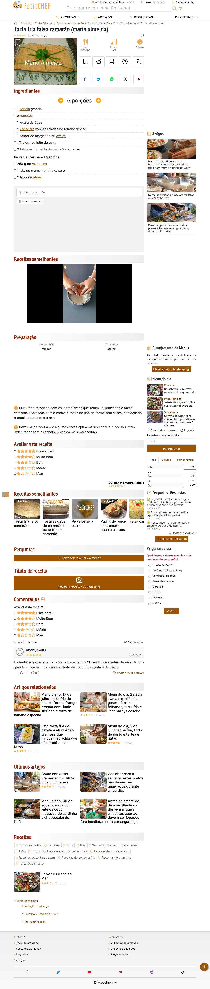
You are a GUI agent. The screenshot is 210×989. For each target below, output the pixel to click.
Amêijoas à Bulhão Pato (167, 570)
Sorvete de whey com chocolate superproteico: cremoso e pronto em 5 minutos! (180, 420)
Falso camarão (141, 521)
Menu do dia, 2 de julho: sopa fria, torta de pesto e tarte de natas (125, 732)
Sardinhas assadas (163, 575)
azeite (61, 136)
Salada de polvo (162, 565)
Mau (39, 474)
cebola (25, 109)
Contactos (115, 937)
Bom (39, 462)
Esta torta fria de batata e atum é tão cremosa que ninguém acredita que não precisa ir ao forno (45, 736)
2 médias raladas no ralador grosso (51, 129)
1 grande (29, 109)
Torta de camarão (31, 863)
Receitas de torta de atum (37, 857)
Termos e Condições (122, 948)
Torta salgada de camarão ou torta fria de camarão (55, 527)
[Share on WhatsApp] (111, 79)
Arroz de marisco (163, 581)
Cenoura (98, 845)
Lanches (53, 845)
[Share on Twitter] (125, 79)
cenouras (27, 129)
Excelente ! (44, 451)
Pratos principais (34, 921)
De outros (184, 17)
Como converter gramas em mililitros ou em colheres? (57, 778)
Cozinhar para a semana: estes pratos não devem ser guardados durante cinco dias (125, 782)
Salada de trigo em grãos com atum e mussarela (179, 404)
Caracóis (157, 586)
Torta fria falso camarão (26, 523)
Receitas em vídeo (27, 942)
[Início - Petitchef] (15, 23)
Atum (36, 851)
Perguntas (143, 17)
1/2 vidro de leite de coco (36, 143)
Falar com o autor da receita (81, 558)
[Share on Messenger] (98, 79)
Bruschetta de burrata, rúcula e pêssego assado (179, 390)
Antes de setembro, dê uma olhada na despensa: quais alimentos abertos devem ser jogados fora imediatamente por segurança (110, 811)
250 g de (32, 164)
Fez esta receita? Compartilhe (79, 586)
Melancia (157, 597)
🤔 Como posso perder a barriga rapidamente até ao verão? (167, 514)
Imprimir (188, 430)
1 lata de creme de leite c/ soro (41, 170)
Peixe (22, 851)
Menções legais (119, 954)
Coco (114, 845)
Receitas (68, 17)
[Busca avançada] (181, 8)
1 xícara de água (29, 122)
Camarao (130, 845)
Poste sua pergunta (173, 538)
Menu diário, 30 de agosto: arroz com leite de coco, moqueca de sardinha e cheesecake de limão (45, 811)
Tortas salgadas (30, 845)
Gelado (156, 592)
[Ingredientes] (5, 494)
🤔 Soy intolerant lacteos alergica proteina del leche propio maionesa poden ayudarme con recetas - (169, 502)
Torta (70, 845)
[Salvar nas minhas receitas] (85, 61)
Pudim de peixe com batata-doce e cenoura (113, 525)
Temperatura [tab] (185, 459)
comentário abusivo (130, 673)
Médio (40, 468)
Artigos (104, 17)
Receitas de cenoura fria (78, 857)
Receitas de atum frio (116, 857)
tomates (26, 116)
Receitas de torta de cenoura (67, 851)
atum (37, 177)
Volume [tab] (166, 459)
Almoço (44, 906)
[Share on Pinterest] (139, 79)
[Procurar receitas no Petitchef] (174, 8)
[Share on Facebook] (84, 79)
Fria (82, 845)
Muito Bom (44, 457)
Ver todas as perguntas (181, 532)
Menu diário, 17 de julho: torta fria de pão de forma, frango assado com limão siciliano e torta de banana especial (45, 704)
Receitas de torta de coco (111, 851)
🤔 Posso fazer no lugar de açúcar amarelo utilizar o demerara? (168, 524)
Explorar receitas (27, 900)
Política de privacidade (123, 942)
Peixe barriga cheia (82, 523)
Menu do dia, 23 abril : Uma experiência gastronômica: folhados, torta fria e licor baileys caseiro (125, 702)
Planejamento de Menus (169, 369)
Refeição (29, 906)
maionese (39, 164)
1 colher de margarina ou (41, 136)
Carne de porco (48, 914)
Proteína (29, 914)
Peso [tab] (153, 459)
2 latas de (29, 177)
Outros (156, 603)
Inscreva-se (171, 448)
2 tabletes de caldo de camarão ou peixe (48, 149)
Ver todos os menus (165, 430)
